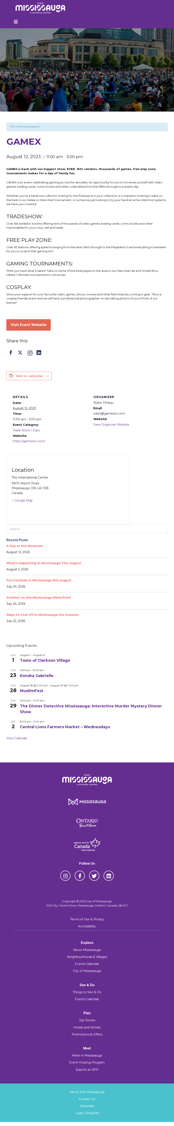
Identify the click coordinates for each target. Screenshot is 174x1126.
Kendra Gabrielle (36, 675)
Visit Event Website (28, 325)
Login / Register (87, 1113)
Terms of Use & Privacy (87, 919)
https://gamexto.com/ (29, 441)
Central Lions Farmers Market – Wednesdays (65, 727)
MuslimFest (31, 690)
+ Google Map (22, 500)
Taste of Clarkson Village (45, 660)
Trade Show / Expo (26, 430)
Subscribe (87, 1106)
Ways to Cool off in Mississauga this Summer (42, 615)
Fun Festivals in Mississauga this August (38, 580)
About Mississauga (87, 950)
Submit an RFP (87, 1070)
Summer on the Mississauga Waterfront (38, 597)
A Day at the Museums (24, 546)
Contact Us (87, 1099)
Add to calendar (29, 376)
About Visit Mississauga (87, 1092)
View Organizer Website (111, 424)
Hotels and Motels (87, 1027)
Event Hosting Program (87, 1062)
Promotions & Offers (87, 1034)
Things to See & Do (87, 992)
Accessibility (87, 926)
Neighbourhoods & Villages (87, 957)
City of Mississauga (87, 971)
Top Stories (87, 1020)
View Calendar (16, 738)
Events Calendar (87, 964)
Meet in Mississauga (87, 1055)
